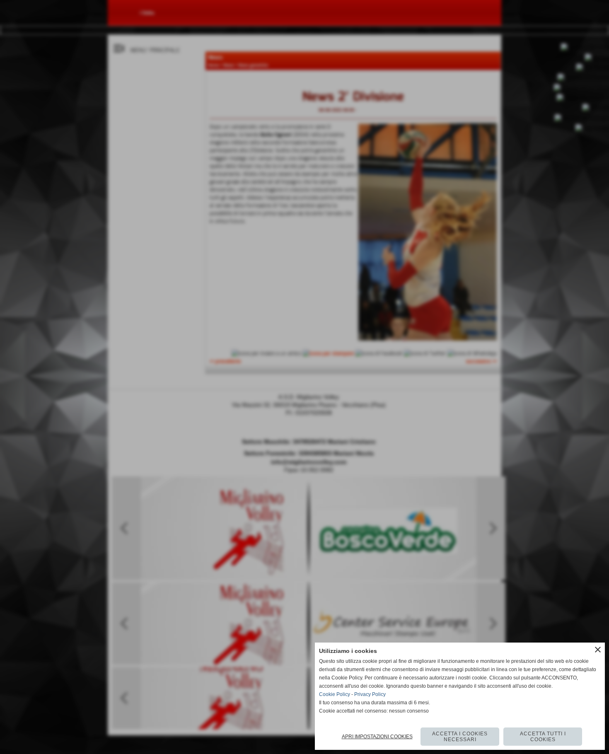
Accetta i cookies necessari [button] (460, 736)
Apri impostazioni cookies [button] (377, 737)
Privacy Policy (370, 694)
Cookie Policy (334, 694)
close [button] (598, 650)
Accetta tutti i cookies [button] (543, 736)
